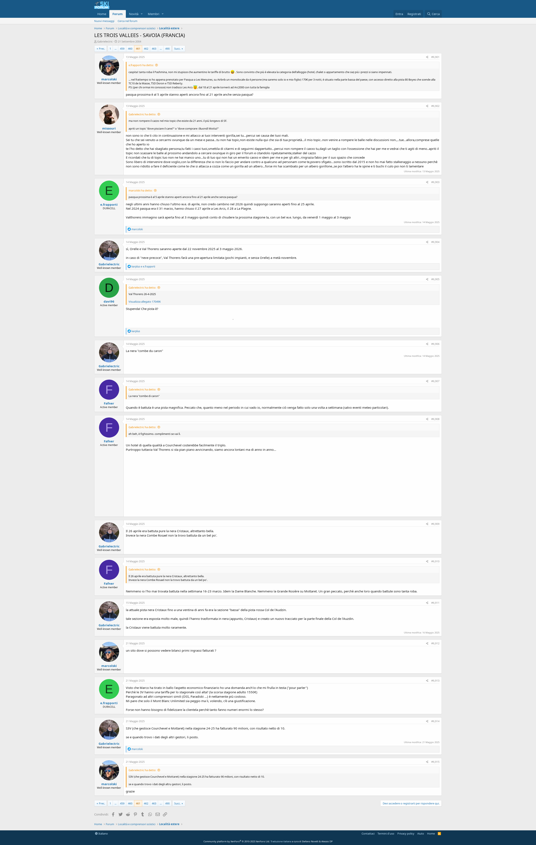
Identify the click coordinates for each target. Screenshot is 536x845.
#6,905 (435, 279)
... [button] (115, 48)
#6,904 (435, 242)
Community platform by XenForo (237, 841)
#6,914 (435, 721)
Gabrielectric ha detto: (142, 114)
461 (138, 48)
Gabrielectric (105, 41)
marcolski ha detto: (140, 190)
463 (154, 48)
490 (167, 48)
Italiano (103, 833)
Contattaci (368, 833)
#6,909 (435, 524)
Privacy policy (405, 833)
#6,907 (435, 381)
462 (146, 48)
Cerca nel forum (127, 21)
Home (101, 14)
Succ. (177, 48)
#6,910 (435, 561)
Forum (117, 14)
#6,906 (435, 344)
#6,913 (435, 680)
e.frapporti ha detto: (141, 65)
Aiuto (420, 833)
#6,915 (435, 762)
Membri (153, 14)
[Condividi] (427, 57)
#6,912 (435, 643)
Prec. (102, 48)
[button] (142, 14)
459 (122, 48)
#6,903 (435, 182)
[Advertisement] (282, 483)
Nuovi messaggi (104, 21)
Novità (133, 14)
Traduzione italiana (281, 841)
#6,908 (435, 419)
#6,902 (435, 106)
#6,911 (435, 603)
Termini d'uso (386, 833)
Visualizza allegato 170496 (145, 301)
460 (130, 48)
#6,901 (435, 57)
